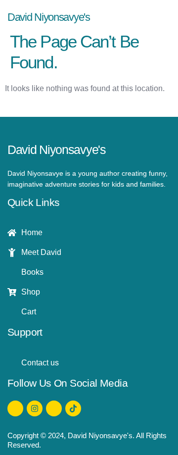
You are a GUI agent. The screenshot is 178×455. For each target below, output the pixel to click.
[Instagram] (35, 408)
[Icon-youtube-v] (54, 408)
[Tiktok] (73, 408)
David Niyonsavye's (48, 17)
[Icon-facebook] (15, 408)
